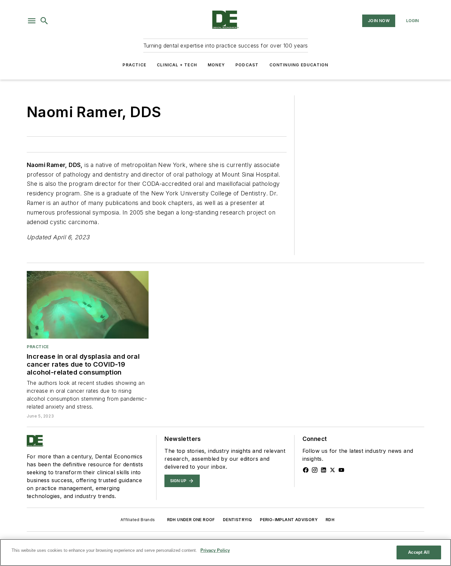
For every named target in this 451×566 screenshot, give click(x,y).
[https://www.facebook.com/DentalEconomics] (305, 470)
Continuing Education (299, 64)
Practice (134, 64)
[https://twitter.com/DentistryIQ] (332, 470)
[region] (225, 552)
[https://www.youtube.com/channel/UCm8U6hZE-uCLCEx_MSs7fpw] (341, 470)
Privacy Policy (215, 550)
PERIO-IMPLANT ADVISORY (289, 519)
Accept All (418, 552)
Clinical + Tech (177, 64)
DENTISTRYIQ (237, 519)
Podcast (247, 64)
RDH (330, 519)
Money (216, 64)
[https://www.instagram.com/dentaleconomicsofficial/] (314, 470)
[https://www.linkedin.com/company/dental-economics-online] (323, 470)
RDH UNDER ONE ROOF (191, 519)
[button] (32, 21)
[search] (44, 21)
